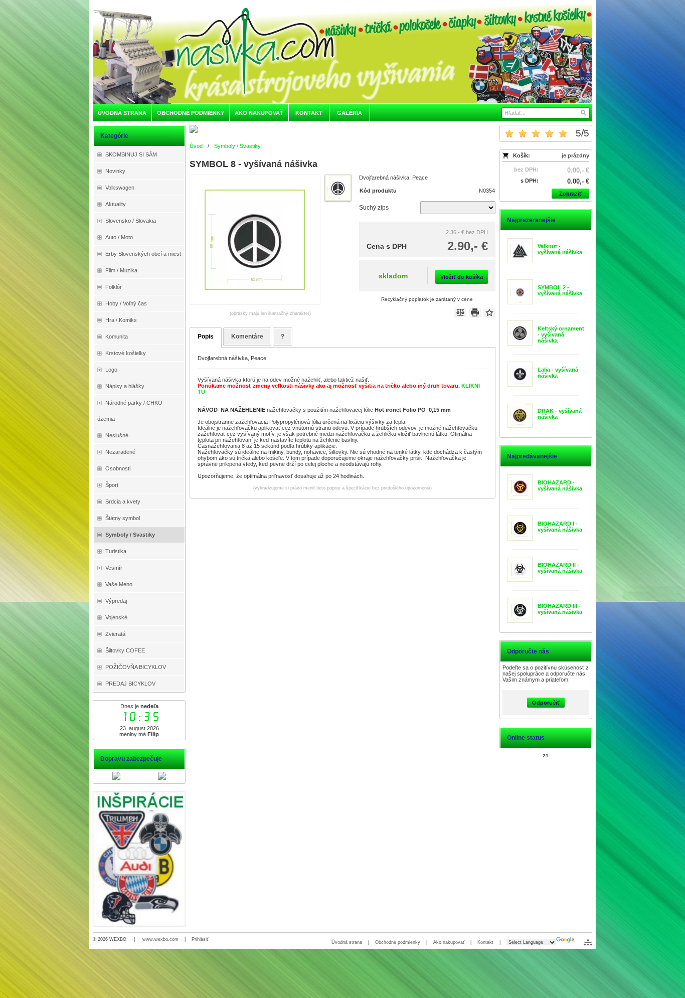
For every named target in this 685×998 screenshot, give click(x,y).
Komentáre (247, 336)
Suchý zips (374, 207)
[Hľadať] (583, 113)
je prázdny (575, 155)
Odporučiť (546, 703)
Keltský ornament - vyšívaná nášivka (561, 334)
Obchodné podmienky (397, 942)
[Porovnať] (460, 312)
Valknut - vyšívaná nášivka (560, 249)
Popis (206, 336)
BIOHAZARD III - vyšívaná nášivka (560, 609)
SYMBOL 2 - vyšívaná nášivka (560, 290)
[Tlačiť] (475, 312)
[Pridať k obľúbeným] (489, 312)
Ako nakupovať (448, 942)
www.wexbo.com (160, 939)
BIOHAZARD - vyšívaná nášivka (560, 485)
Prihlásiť (200, 939)
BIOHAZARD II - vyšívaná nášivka (560, 568)
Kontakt (485, 942)
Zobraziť (570, 194)
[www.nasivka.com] (342, 53)
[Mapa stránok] (588, 942)
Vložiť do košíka (461, 277)
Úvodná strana (346, 942)
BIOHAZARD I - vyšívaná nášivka (560, 527)
